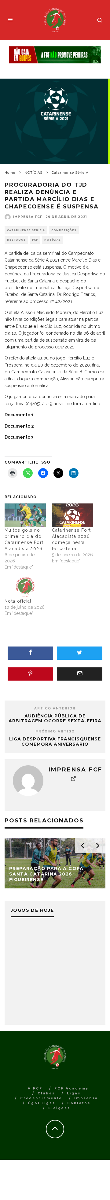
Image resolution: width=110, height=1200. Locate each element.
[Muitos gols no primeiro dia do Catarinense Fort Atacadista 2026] (25, 515)
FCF (35, 239)
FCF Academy (71, 1088)
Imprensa (86, 1098)
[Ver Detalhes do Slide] (55, 55)
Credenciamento (41, 1098)
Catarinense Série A (26, 230)
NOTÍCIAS (52, 239)
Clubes (46, 1093)
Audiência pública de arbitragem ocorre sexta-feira (55, 718)
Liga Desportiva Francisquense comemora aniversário (55, 741)
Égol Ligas (41, 1103)
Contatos (78, 1103)
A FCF (35, 1088)
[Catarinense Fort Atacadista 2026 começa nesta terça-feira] (72, 515)
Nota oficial (18, 601)
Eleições (59, 1108)
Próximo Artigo (55, 731)
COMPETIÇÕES (63, 230)
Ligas (74, 1093)
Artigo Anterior (55, 708)
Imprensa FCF (27, 217)
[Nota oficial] (25, 586)
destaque (16, 239)
